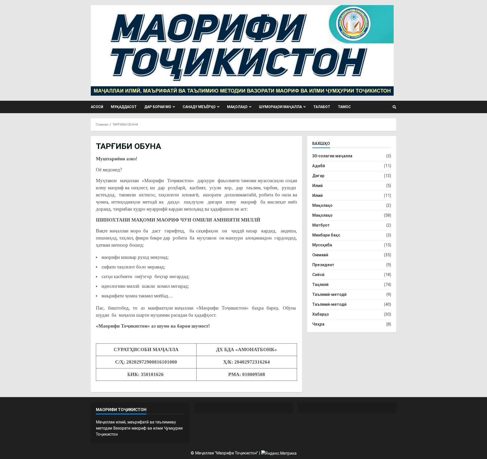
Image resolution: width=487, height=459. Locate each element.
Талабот (321, 107)
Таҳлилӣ (320, 284)
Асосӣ (97, 107)
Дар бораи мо (157, 107)
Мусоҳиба (322, 245)
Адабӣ (318, 165)
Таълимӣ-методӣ (329, 294)
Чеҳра (318, 324)
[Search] (394, 107)
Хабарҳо (320, 314)
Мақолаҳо (237, 107)
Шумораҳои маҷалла (280, 107)
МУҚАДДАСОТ (124, 107)
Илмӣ (317, 185)
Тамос (344, 107)
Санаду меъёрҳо (199, 107)
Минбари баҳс (326, 235)
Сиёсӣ (318, 274)
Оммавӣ (320, 254)
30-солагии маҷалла (332, 156)
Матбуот (321, 225)
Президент (323, 264)
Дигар (318, 175)
